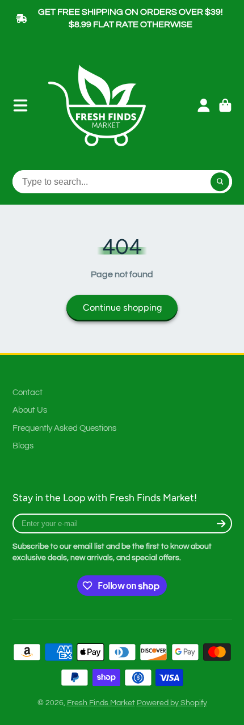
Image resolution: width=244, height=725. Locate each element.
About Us (29, 409)
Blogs (22, 445)
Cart (225, 105)
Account (204, 105)
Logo (101, 105)
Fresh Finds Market (101, 703)
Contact (27, 392)
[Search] (220, 182)
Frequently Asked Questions (64, 428)
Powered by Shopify (172, 703)
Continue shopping (122, 307)
